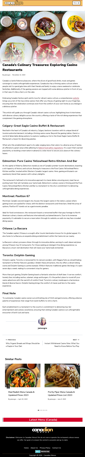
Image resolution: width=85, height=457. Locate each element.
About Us (34, 448)
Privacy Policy (45, 448)
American (6, 61)
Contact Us (56, 448)
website (76, 98)
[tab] (38, 410)
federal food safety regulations (50, 148)
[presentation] (22, 375)
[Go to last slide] (8, 386)
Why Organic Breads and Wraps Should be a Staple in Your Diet (23, 343)
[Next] (76, 386)
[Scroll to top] (81, 449)
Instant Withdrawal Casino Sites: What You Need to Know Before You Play (62, 343)
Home (26, 448)
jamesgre (7, 75)
